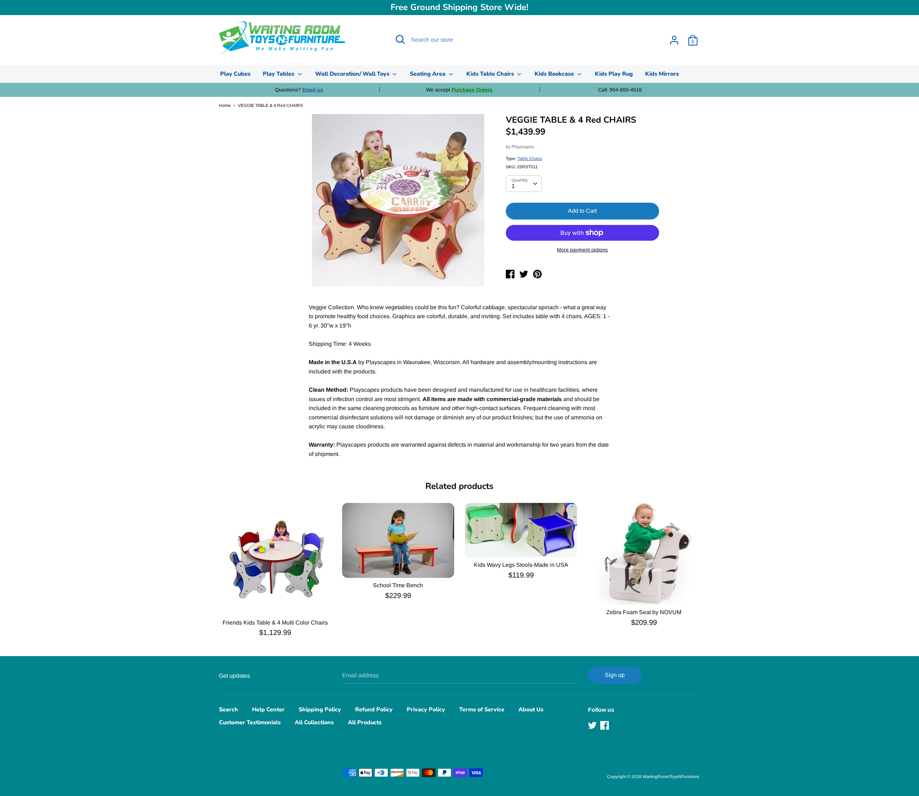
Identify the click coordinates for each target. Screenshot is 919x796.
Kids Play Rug (614, 74)
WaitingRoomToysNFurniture (671, 776)
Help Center (268, 709)
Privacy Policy (426, 709)
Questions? (299, 90)
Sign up (615, 675)
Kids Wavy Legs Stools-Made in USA (521, 565)
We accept (459, 90)
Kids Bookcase (555, 74)
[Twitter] (593, 725)
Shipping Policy (320, 709)
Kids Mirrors (662, 74)
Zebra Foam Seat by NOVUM (643, 612)
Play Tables (279, 74)
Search (228, 709)
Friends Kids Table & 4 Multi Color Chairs (275, 623)
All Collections (314, 722)
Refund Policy (374, 709)
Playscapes (523, 146)
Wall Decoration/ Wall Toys (353, 74)
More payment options (582, 250)
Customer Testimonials (250, 722)
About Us (531, 709)
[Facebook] (605, 725)
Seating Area (428, 74)
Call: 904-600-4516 (620, 90)
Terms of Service (481, 709)
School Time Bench (398, 585)
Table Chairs (529, 158)
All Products (365, 722)
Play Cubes (235, 74)
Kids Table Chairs (491, 74)
